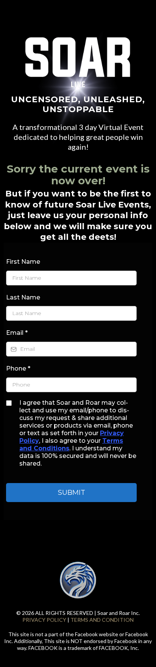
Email (17, 332)
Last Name (23, 297)
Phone (18, 368)
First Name (23, 261)
